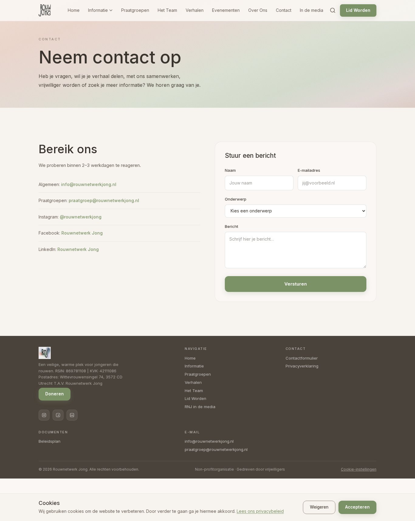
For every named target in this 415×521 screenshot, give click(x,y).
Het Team (167, 10)
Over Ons (257, 10)
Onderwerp (235, 199)
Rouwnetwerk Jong (82, 232)
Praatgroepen (135, 10)
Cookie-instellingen (358, 469)
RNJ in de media (200, 406)
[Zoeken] (333, 10)
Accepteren (357, 507)
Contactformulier (302, 358)
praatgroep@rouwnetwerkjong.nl (104, 200)
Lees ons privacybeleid (260, 511)
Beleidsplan (49, 441)
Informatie (98, 10)
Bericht (231, 226)
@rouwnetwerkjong (80, 216)
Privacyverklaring (302, 366)
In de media (311, 10)
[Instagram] (44, 415)
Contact (283, 10)
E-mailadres (309, 170)
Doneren (54, 393)
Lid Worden (358, 10)
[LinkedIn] (72, 415)
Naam (230, 170)
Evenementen (226, 10)
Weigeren (319, 507)
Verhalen (195, 10)
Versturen (295, 284)
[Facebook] (58, 415)
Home (74, 10)
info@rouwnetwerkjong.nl (88, 184)
